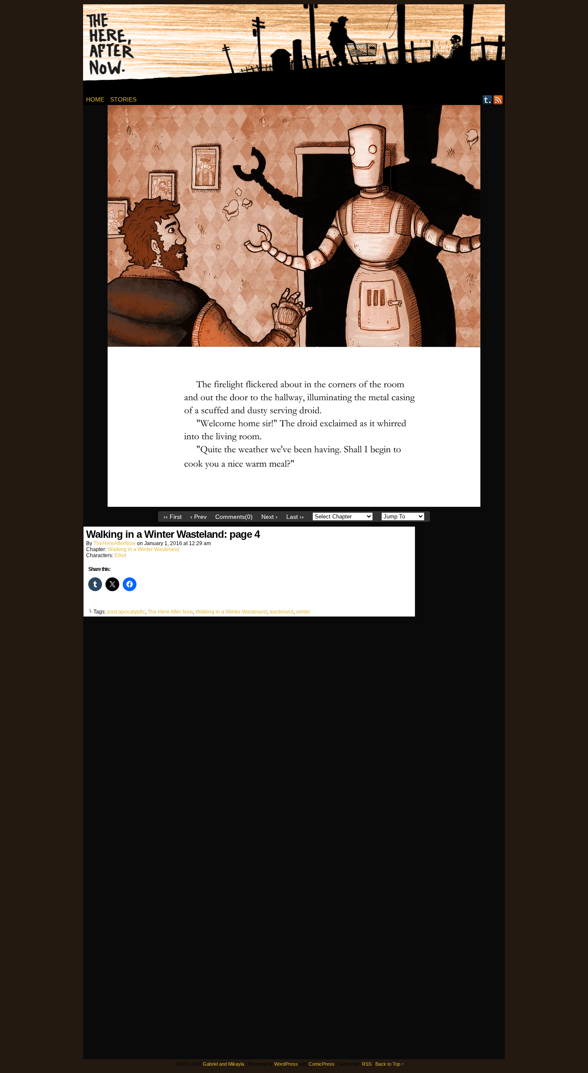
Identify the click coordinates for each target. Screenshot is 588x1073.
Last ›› (295, 516)
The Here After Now (170, 612)
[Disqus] (249, 728)
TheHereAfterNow (114, 543)
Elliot (120, 555)
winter (303, 612)
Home (95, 99)
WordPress (286, 1064)
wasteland (281, 612)
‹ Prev (198, 516)
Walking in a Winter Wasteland (143, 549)
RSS (498, 99)
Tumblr (487, 99)
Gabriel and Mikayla (223, 1064)
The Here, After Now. (299, 49)
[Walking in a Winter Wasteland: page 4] (294, 504)
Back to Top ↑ (389, 1064)
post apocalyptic (126, 612)
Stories (123, 99)
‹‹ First (173, 516)
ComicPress (321, 1064)
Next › (269, 516)
